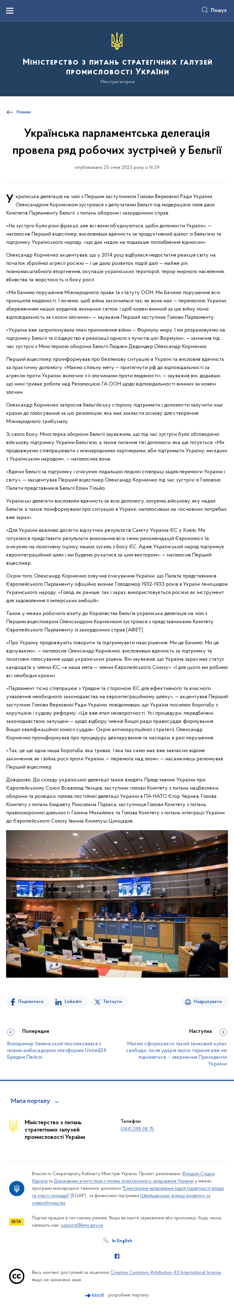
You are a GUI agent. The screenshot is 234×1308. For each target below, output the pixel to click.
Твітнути (112, 1001)
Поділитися (30, 1001)
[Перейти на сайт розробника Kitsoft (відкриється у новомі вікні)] (95, 1295)
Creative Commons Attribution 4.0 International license (166, 1272)
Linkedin (73, 1001)
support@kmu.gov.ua (82, 1225)
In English (122, 1241)
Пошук (219, 10)
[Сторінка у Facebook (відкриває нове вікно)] (117, 1256)
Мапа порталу (30, 1101)
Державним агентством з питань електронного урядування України (123, 1181)
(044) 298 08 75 (137, 1129)
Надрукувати (207, 1001)
